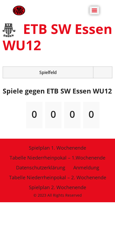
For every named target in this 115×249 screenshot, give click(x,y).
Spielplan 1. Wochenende (57, 148)
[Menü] (94, 10)
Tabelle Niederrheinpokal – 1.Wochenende (57, 157)
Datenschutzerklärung (40, 167)
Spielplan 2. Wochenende (57, 187)
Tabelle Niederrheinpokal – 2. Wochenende (57, 177)
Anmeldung (86, 167)
